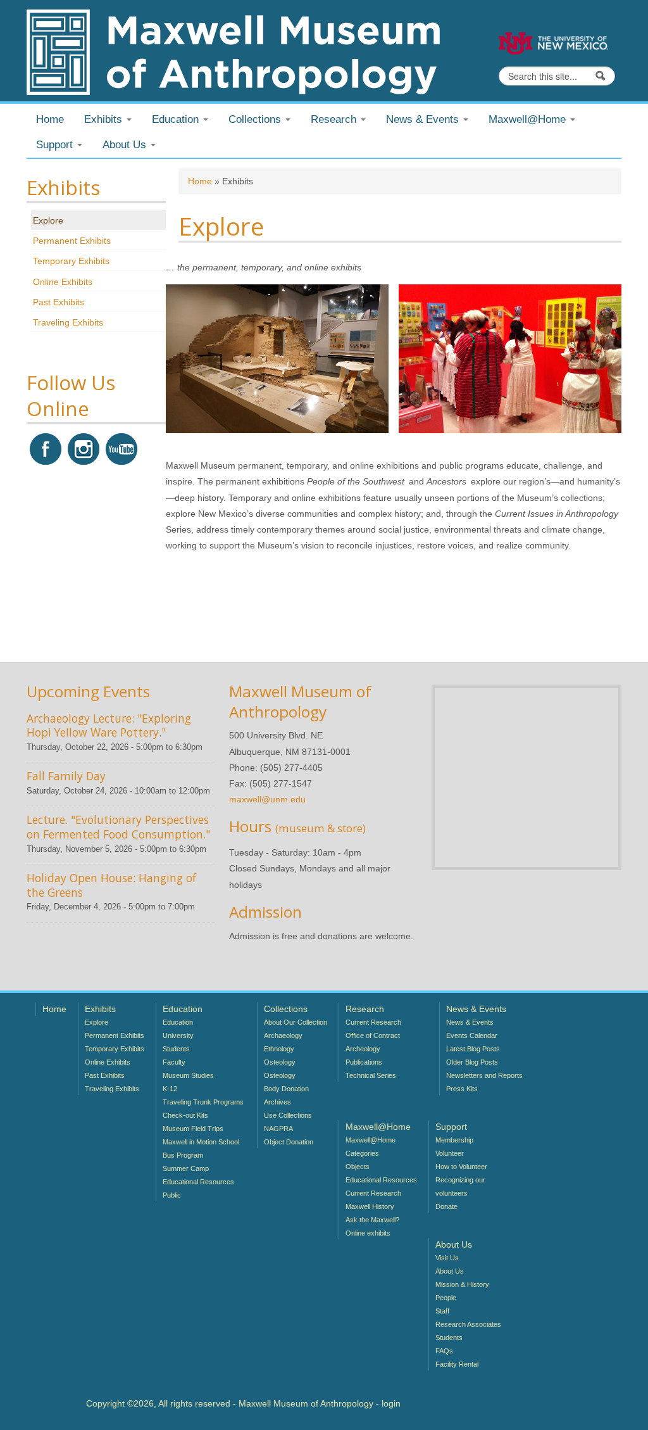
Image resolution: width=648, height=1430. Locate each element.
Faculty (174, 1062)
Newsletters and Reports (484, 1075)
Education (178, 1022)
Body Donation (286, 1088)
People (445, 1297)
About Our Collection (295, 1022)
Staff (442, 1311)
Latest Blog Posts (473, 1049)
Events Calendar (471, 1035)
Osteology (280, 1062)
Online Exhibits (62, 282)
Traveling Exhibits (68, 322)
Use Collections (288, 1115)
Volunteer (449, 1153)
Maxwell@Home (371, 1140)
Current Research (373, 1022)
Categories (362, 1153)
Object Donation (288, 1142)
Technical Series (371, 1075)
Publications (364, 1062)
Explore (48, 220)
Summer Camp (186, 1168)
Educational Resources (198, 1182)
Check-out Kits (185, 1115)
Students (176, 1049)
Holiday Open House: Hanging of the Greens (111, 885)
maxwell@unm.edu (267, 799)
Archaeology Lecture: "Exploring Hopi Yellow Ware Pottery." (109, 725)
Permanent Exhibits (72, 241)
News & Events (470, 1022)
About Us (449, 1271)
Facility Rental (456, 1364)
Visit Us (447, 1258)
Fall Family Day (66, 775)
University (178, 1035)
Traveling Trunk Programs (203, 1102)
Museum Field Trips (193, 1128)
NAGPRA (278, 1128)
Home (50, 119)
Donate (446, 1206)
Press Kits (462, 1088)
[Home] (233, 51)
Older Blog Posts (472, 1062)
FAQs (444, 1351)
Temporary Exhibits (71, 261)
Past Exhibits (58, 302)
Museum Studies (188, 1075)
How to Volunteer (461, 1166)
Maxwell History (370, 1206)
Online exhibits (368, 1233)
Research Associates (468, 1324)
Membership (454, 1140)
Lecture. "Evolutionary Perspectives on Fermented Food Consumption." (118, 827)
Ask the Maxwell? (372, 1220)
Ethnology (279, 1049)
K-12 (170, 1088)
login (391, 1403)
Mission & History (462, 1284)
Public (172, 1195)
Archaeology (283, 1035)
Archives (277, 1102)
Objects (358, 1166)
